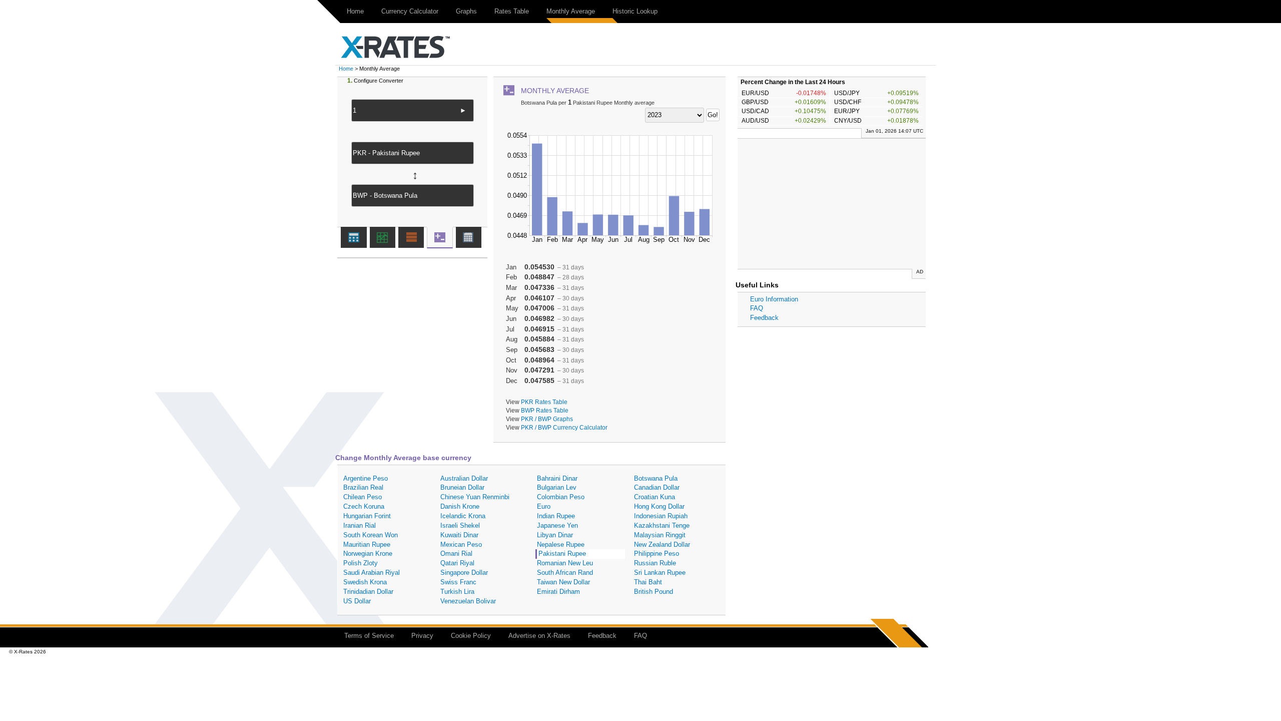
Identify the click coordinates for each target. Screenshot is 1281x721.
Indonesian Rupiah (661, 516)
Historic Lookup (635, 11)
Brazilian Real (363, 487)
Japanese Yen (557, 525)
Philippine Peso (656, 553)
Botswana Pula (656, 478)
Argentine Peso (365, 478)
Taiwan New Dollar (563, 582)
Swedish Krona (365, 582)
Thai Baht (648, 582)
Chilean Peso (362, 497)
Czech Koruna (363, 506)
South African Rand (565, 572)
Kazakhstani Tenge (662, 525)
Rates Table (511, 11)
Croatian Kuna (654, 497)
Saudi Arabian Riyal (371, 572)
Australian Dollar (464, 478)
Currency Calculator (409, 11)
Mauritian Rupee (366, 544)
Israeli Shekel (460, 525)
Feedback (764, 317)
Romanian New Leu (565, 563)
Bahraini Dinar (557, 478)
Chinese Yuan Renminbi (474, 497)
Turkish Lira (457, 591)
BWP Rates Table (544, 410)
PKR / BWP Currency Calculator (564, 427)
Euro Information (774, 299)
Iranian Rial (359, 525)
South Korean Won (370, 535)
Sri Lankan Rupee (660, 572)
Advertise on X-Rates (539, 635)
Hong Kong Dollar (659, 506)
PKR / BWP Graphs (547, 419)
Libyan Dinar (555, 535)
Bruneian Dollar (462, 487)
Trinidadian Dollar (368, 591)
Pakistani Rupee (562, 553)
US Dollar (357, 601)
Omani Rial (456, 553)
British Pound (653, 591)
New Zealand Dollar (662, 544)
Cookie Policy (471, 635)
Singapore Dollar (464, 572)
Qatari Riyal (457, 563)
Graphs (466, 11)
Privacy (422, 635)
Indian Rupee (556, 516)
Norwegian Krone (367, 553)
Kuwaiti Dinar (459, 535)
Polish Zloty (360, 563)
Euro (543, 506)
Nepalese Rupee (560, 544)
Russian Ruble (655, 563)
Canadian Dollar (657, 487)
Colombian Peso (560, 497)
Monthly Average (570, 11)
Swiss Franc (458, 582)
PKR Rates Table (544, 402)
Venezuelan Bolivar (468, 601)
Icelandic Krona (462, 516)
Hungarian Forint (367, 516)
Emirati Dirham (558, 591)
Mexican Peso (461, 544)
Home (355, 11)
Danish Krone (459, 506)
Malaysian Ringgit (660, 535)
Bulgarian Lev (556, 487)
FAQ (756, 308)
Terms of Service (369, 635)
